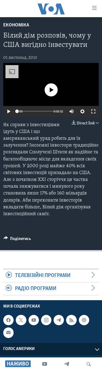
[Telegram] (66, 364)
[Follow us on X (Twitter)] (21, 320)
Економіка (16, 25)
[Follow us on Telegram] (59, 320)
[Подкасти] (84, 320)
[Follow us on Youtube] (34, 320)
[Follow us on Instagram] (46, 320)
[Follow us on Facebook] (8, 320)
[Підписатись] (8, 332)
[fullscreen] (93, 111)
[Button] (17, 240)
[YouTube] (44, 364)
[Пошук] (89, 364)
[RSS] (71, 320)
